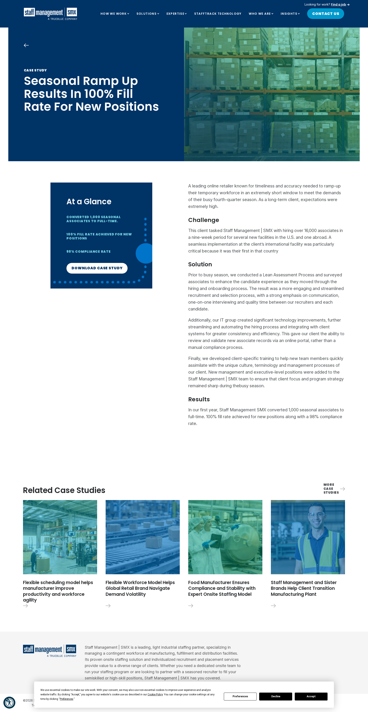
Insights (289, 14)
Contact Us (325, 13)
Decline (275, 696)
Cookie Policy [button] (155, 694)
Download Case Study (97, 268)
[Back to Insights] (26, 45)
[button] (9, 703)
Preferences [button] (66, 698)
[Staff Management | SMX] (50, 13)
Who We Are (260, 14)
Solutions (147, 14)
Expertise (175, 14)
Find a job (338, 4)
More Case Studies (331, 489)
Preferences (240, 696)
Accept (311, 696)
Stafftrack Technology (218, 14)
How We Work (113, 14)
